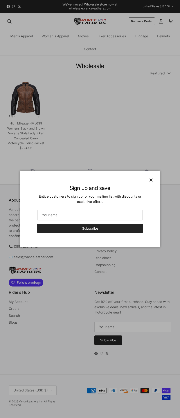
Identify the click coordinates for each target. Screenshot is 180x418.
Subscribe (90, 228)
